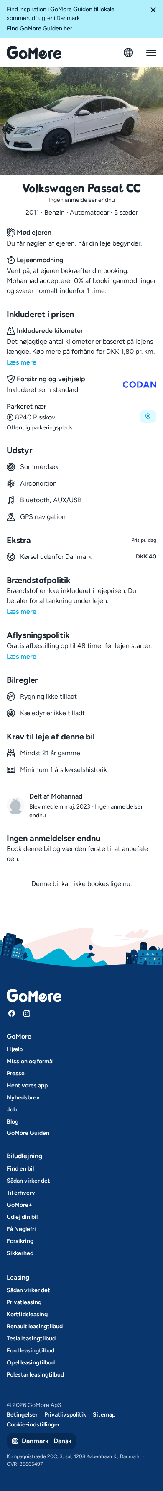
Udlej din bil (22, 1217)
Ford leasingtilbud (30, 1350)
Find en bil (20, 1168)
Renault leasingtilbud (35, 1326)
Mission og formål (30, 1061)
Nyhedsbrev (23, 1097)
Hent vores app (27, 1085)
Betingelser (22, 1414)
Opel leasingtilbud (31, 1362)
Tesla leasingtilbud (31, 1338)
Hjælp (15, 1049)
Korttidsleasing (27, 1314)
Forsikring (20, 1241)
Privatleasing (24, 1302)
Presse (16, 1073)
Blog (12, 1121)
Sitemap (104, 1414)
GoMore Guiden (28, 1132)
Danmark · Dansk (46, 1441)
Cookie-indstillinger (33, 1424)
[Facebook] (12, 1013)
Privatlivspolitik (65, 1414)
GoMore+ (19, 1204)
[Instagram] (27, 1013)
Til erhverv (21, 1192)
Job (12, 1109)
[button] (153, 19)
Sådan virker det (28, 1180)
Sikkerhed (20, 1253)
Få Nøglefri (21, 1229)
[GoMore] (34, 52)
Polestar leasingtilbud (35, 1374)
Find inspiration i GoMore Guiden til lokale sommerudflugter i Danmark (61, 19)
